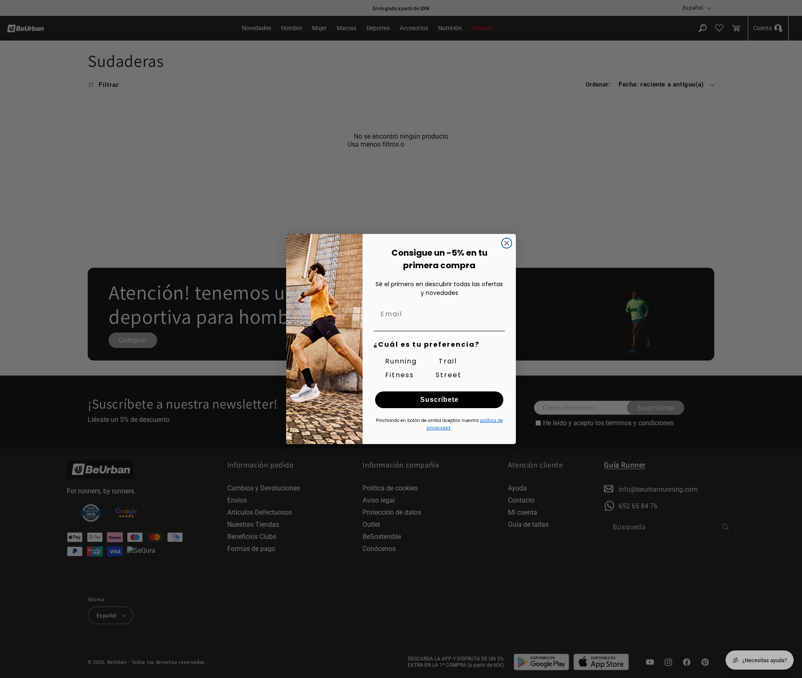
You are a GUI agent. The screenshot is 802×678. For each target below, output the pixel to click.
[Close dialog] (507, 243)
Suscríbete (439, 399)
